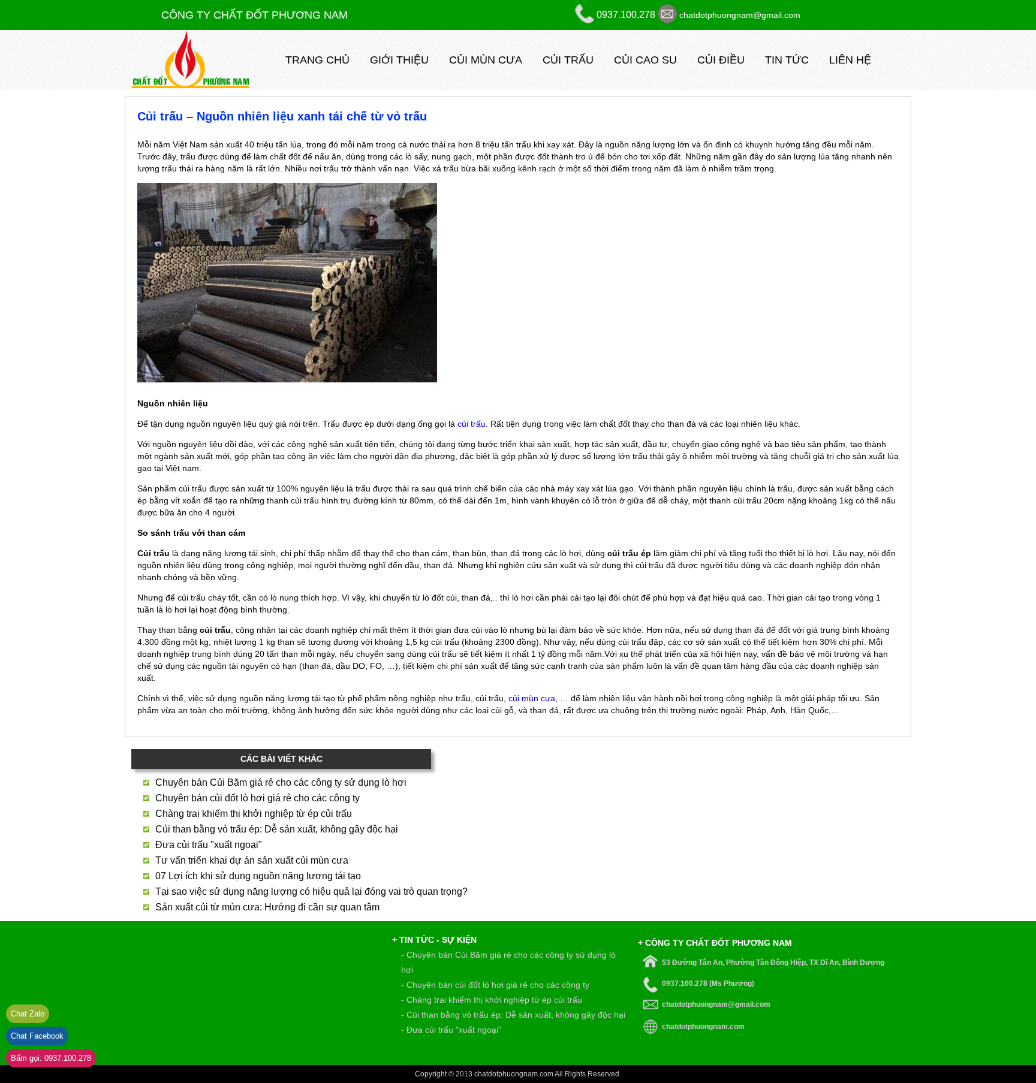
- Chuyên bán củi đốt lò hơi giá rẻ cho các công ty (495, 985)
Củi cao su (645, 60)
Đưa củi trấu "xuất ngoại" (208, 845)
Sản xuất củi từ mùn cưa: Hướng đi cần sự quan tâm (267, 907)
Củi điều (721, 60)
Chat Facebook (37, 1035)
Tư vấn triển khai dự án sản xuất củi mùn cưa (251, 860)
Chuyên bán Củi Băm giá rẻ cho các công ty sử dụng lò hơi (280, 782)
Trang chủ (317, 60)
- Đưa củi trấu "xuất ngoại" (451, 1029)
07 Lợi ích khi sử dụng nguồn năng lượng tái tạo (258, 876)
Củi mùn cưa (485, 60)
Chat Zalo (27, 1013)
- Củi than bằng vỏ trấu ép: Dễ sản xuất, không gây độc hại (513, 1014)
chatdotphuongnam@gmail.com (739, 15)
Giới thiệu (399, 60)
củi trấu (471, 424)
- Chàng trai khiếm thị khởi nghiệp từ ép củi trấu (491, 999)
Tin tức (787, 60)
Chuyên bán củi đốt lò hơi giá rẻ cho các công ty (257, 798)
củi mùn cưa (531, 698)
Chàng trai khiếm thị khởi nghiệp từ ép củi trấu (253, 814)
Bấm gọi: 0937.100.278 (51, 1058)
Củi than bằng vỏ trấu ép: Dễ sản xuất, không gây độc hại (276, 829)
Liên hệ (850, 60)
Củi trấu (568, 60)
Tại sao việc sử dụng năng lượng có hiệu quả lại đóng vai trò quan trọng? (311, 891)
